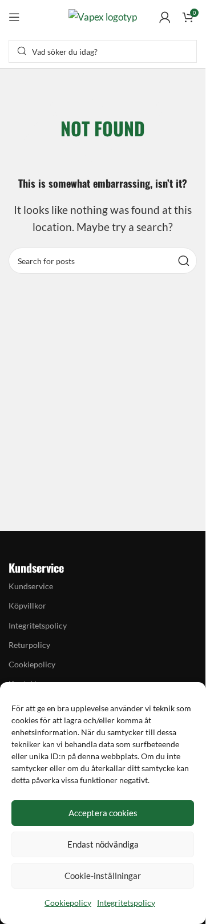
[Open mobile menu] (14, 17)
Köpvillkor (27, 605)
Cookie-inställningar (102, 875)
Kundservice (31, 586)
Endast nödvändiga (103, 844)
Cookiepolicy (68, 902)
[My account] (165, 17)
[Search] (184, 261)
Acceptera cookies (103, 813)
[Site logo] (102, 16)
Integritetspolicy (126, 902)
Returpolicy (29, 645)
